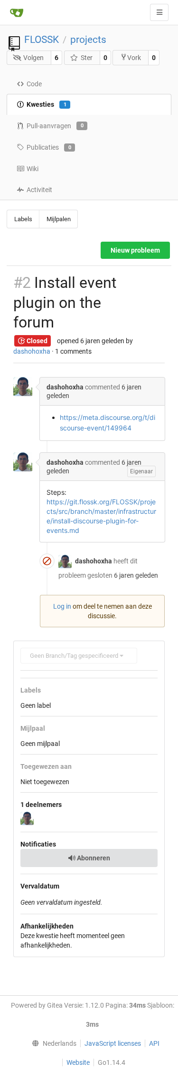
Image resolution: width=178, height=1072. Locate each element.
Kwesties (46, 104)
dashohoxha (31, 351)
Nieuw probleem (135, 250)
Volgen (33, 57)
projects (88, 39)
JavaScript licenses (112, 1043)
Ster (87, 57)
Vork (134, 57)
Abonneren (92, 858)
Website (78, 1062)
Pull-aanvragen (55, 126)
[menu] (52, 1043)
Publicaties (49, 147)
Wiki (32, 169)
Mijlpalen (59, 219)
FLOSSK (41, 39)
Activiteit (39, 190)
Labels (23, 219)
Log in (62, 606)
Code (34, 84)
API (154, 1043)
